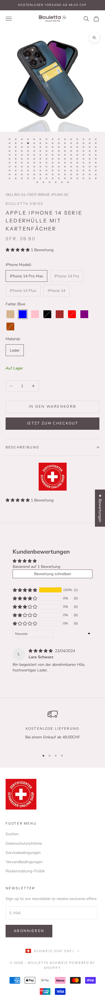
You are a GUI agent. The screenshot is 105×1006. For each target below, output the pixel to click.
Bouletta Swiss (24, 203)
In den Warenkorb (52, 406)
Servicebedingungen (23, 852)
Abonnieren (29, 930)
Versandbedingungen (24, 862)
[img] (41, 651)
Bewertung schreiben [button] (52, 574)
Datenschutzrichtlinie (24, 843)
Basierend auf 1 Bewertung (36, 566)
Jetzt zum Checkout (52, 423)
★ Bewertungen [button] (100, 508)
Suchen (12, 834)
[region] (52, 727)
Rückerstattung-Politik (25, 871)
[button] (18, 250)
